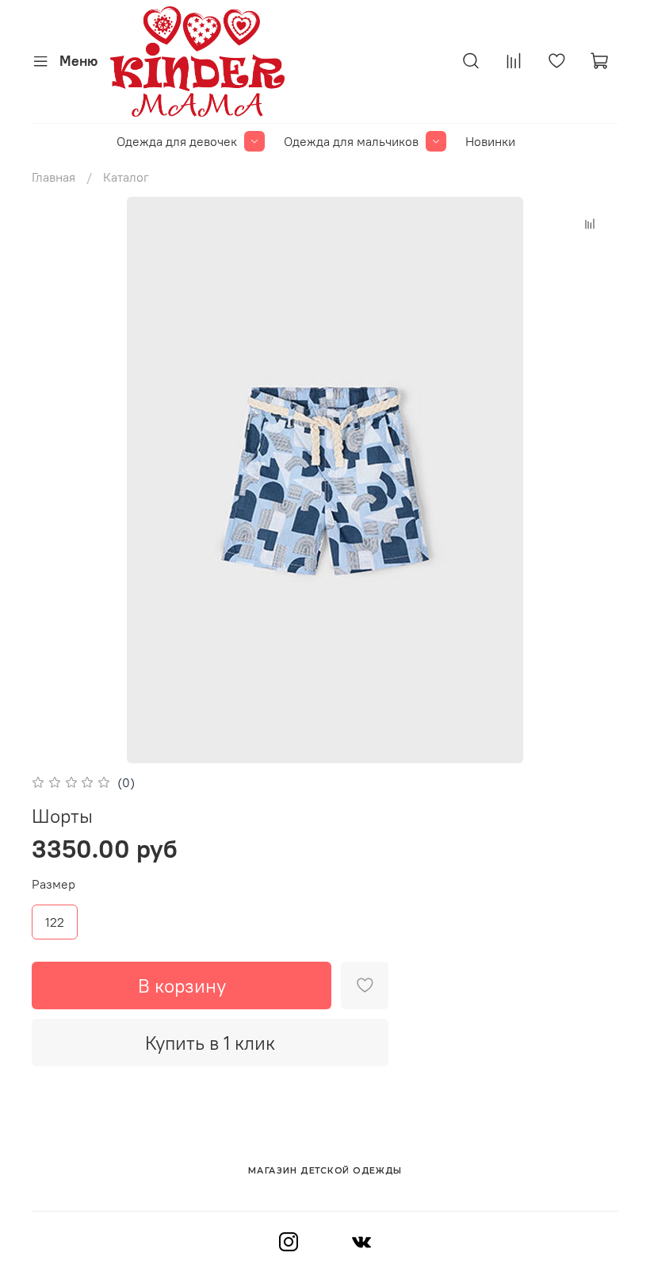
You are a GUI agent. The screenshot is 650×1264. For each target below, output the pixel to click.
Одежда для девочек (177, 141)
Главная (53, 177)
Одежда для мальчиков (351, 141)
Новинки (490, 141)
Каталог (126, 177)
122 (54, 922)
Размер (53, 884)
